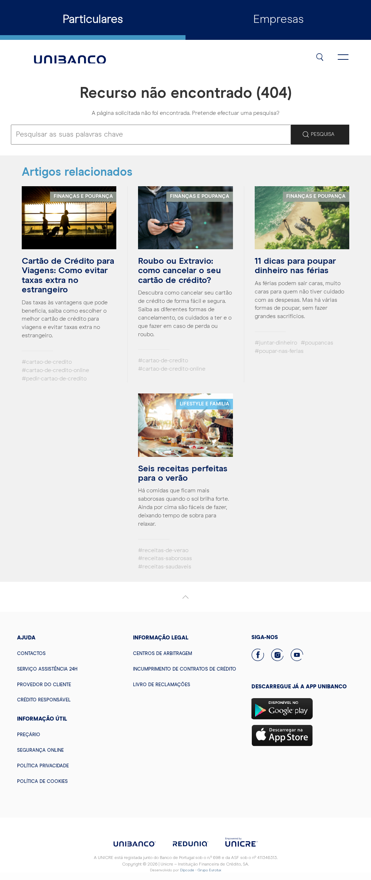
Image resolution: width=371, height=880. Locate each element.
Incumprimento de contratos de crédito (184, 669)
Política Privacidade (43, 766)
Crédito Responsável (44, 700)
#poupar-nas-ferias (279, 351)
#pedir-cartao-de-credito (54, 378)
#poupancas (317, 343)
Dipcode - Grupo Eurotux (200, 870)
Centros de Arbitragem (162, 653)
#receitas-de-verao (163, 550)
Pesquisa (321, 134)
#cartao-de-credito (47, 362)
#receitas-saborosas (165, 558)
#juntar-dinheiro (276, 343)
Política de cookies (42, 781)
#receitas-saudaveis (164, 567)
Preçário (28, 735)
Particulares (93, 19)
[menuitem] (69, 653)
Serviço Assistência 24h (47, 669)
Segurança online (40, 750)
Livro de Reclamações (161, 685)
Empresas (278, 19)
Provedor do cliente (44, 685)
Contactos (31, 653)
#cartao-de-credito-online (55, 370)
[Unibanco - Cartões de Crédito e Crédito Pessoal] (70, 56)
